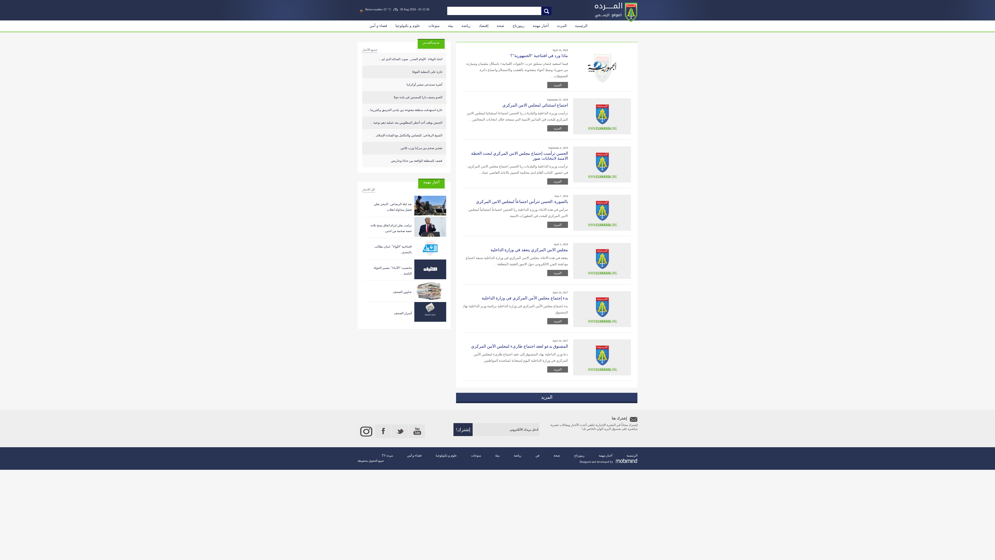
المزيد (558, 85)
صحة (500, 26)
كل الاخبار (368, 189)
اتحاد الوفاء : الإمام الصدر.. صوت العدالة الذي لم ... (410, 59)
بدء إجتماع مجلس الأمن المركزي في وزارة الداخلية (525, 298)
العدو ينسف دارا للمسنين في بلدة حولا (418, 97)
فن (537, 455)
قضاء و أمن (378, 26)
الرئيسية (581, 26)
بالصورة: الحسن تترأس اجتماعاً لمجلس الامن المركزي (522, 201)
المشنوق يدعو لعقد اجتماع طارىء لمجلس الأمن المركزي (519, 346)
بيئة (450, 26)
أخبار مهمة (541, 26)
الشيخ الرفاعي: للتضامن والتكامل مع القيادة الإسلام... (408, 135)
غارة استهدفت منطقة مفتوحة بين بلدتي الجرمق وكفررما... (405, 110)
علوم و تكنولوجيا (407, 26)
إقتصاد (483, 26)
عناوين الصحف (402, 292)
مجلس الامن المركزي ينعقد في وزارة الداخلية (529, 250)
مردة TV (387, 455)
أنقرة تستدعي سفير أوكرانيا (424, 84)
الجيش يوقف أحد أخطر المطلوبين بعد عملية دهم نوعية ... (406, 122)
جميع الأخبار (369, 50)
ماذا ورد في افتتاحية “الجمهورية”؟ (539, 55)
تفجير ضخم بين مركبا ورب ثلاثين (421, 148)
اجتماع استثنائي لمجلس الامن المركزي (535, 105)
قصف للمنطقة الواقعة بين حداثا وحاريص (416, 161)
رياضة (466, 26)
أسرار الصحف (403, 313)
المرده (562, 26)
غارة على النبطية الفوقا (427, 72)
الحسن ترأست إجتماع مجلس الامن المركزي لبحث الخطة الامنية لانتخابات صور (519, 155)
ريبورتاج (518, 26)
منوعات (434, 26)
